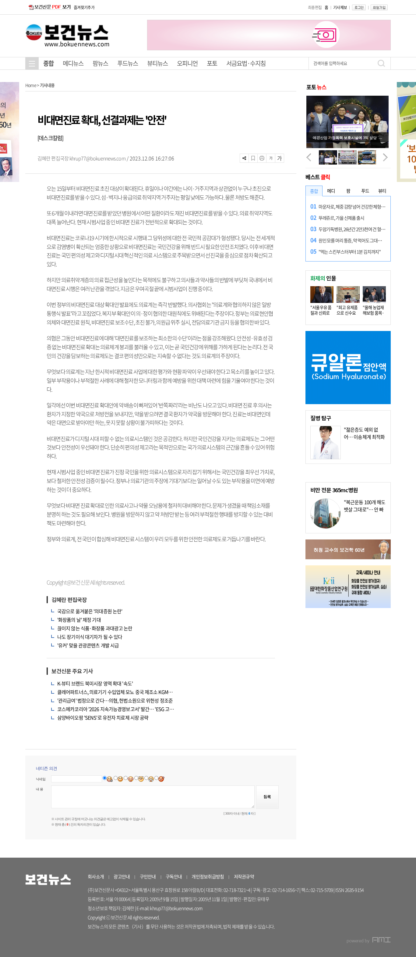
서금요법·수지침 (246, 63)
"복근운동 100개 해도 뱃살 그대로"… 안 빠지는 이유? (365, 509)
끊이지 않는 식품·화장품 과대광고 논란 (94, 628)
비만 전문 (334, 490)
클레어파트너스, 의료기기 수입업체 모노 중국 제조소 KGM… (115, 692)
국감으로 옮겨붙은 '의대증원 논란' (89, 611)
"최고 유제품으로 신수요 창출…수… (347, 312)
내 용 (39, 789)
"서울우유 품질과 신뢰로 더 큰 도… (321, 312)
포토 (212, 63)
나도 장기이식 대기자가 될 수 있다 (89, 636)
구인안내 (148, 876)
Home (30, 85)
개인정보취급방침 (208, 876)
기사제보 (340, 7)
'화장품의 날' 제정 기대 (79, 619)
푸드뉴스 (127, 63)
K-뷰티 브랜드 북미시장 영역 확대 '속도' (95, 683)
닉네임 (40, 779)
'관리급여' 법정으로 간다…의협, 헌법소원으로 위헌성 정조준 (115, 700)
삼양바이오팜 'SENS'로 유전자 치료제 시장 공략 (102, 717)
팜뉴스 (100, 63)
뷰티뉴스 (157, 63)
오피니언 (187, 63)
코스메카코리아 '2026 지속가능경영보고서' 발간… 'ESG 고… (115, 709)
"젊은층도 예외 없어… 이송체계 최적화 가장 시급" (364, 437)
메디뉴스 (73, 63)
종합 (48, 63)
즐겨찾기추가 (84, 7)
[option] (269, 35)
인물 (323, 278)
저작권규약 (244, 876)
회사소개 (96, 876)
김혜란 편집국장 (53, 158)
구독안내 (174, 876)
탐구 (320, 418)
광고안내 (122, 876)
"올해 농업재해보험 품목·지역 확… (373, 312)
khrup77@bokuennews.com (97, 158)
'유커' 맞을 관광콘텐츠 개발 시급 (88, 645)
